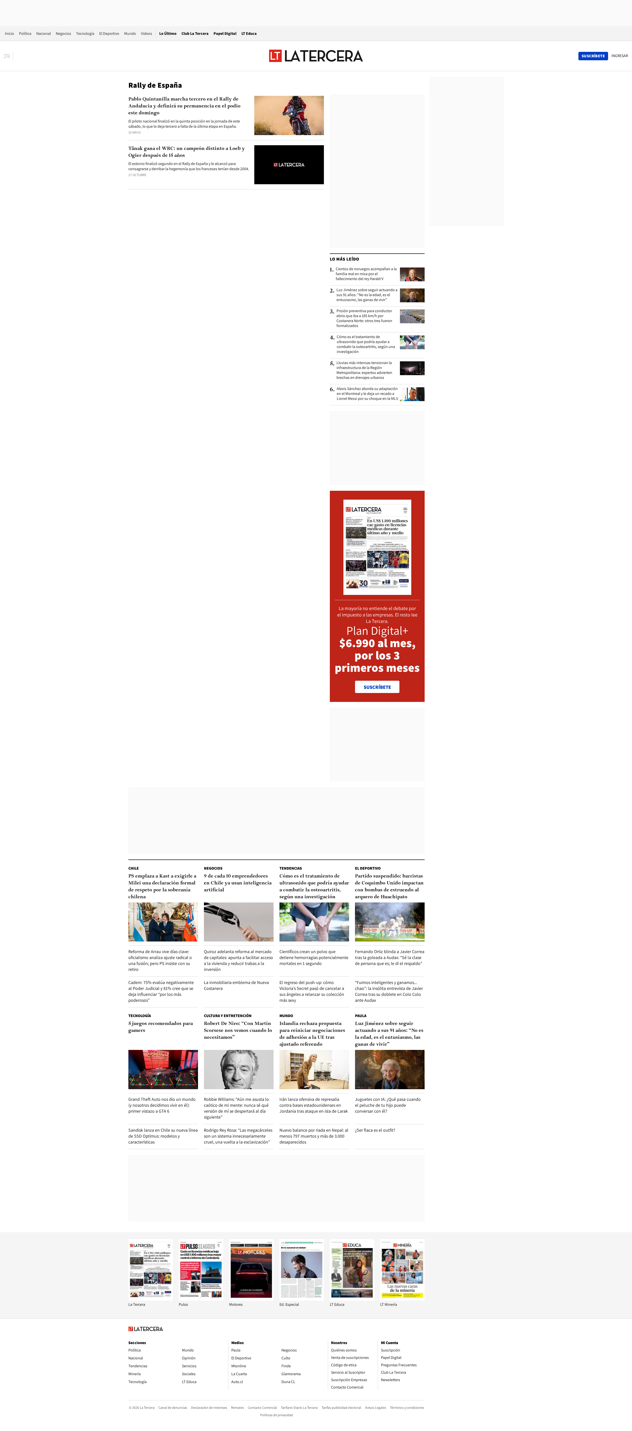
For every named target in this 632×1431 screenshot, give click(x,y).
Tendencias (290, 868)
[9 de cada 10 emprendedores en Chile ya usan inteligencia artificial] (239, 922)
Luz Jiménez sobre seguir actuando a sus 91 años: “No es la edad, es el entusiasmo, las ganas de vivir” (366, 294)
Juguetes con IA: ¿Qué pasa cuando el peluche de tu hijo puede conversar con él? (388, 1105)
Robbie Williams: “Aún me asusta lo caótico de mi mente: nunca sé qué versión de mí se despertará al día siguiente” (236, 1108)
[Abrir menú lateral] (8, 56)
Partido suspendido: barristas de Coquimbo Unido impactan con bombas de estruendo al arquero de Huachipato (389, 886)
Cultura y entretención (228, 1015)
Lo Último (168, 33)
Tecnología (85, 33)
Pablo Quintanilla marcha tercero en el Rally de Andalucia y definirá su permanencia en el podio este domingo (184, 106)
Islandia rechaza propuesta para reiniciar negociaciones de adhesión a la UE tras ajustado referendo (312, 1034)
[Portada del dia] (377, 592)
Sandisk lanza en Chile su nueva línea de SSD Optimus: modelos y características (163, 1136)
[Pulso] (201, 1299)
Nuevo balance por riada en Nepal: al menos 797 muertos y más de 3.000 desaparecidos (313, 1136)
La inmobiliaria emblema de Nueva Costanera (236, 985)
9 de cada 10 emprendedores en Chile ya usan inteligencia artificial (238, 883)
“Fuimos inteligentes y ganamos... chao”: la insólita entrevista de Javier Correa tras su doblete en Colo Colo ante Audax (389, 991)
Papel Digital (225, 33)
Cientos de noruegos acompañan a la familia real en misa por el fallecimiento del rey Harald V (366, 273)
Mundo (130, 33)
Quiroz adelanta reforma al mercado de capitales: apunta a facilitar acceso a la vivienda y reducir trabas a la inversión (238, 960)
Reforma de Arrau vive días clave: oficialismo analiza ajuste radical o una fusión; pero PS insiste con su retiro (160, 960)
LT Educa (249, 33)
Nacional (43, 33)
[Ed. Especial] (301, 1299)
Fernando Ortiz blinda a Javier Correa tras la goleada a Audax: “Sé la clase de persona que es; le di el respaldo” (389, 957)
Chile (133, 868)
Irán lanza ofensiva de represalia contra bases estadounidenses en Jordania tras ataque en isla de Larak (313, 1105)
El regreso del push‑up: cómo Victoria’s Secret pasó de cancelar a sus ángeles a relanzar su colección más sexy (311, 991)
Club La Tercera (195, 33)
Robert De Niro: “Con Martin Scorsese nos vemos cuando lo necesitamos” (238, 1030)
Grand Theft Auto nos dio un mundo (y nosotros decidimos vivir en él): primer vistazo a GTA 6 (162, 1105)
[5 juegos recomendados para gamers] (163, 1069)
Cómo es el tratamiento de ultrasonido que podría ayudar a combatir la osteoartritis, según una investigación (366, 344)
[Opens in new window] (251, 1299)
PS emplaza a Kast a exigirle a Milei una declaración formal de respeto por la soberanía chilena (162, 886)
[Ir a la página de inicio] (316, 55)
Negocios (63, 33)
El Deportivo (109, 33)
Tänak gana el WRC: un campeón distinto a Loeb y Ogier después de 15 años (186, 152)
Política (25, 33)
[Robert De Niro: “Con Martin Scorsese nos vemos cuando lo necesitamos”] (239, 1069)
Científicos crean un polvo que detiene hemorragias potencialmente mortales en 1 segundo (313, 957)
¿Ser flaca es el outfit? (375, 1130)
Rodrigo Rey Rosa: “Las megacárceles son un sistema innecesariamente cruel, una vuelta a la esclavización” (238, 1136)
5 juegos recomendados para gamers (160, 1027)
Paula (360, 1015)
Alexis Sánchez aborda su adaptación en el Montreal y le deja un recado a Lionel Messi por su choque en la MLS (367, 393)
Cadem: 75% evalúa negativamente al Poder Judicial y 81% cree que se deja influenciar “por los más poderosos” (161, 991)
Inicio (9, 33)
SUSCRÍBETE (377, 687)
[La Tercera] (150, 1299)
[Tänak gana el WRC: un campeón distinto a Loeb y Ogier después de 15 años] (289, 164)
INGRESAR (620, 56)
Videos (146, 33)
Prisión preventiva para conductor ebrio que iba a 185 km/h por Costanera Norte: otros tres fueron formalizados (364, 318)
